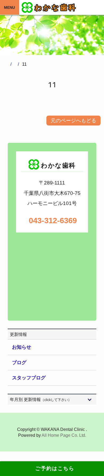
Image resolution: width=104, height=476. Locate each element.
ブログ (19, 362)
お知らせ (21, 347)
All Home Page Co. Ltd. (64, 435)
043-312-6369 (52, 220)
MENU (9, 7)
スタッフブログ (29, 377)
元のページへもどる (73, 120)
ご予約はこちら (52, 468)
